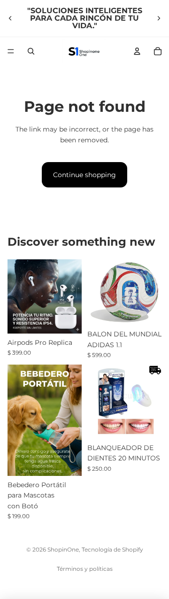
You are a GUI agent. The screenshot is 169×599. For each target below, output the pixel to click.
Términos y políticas (85, 568)
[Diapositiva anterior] (10, 18)
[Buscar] (31, 51)
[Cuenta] (137, 51)
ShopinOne (63, 549)
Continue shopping (84, 175)
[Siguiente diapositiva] (158, 18)
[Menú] (11, 51)
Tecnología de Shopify (112, 549)
